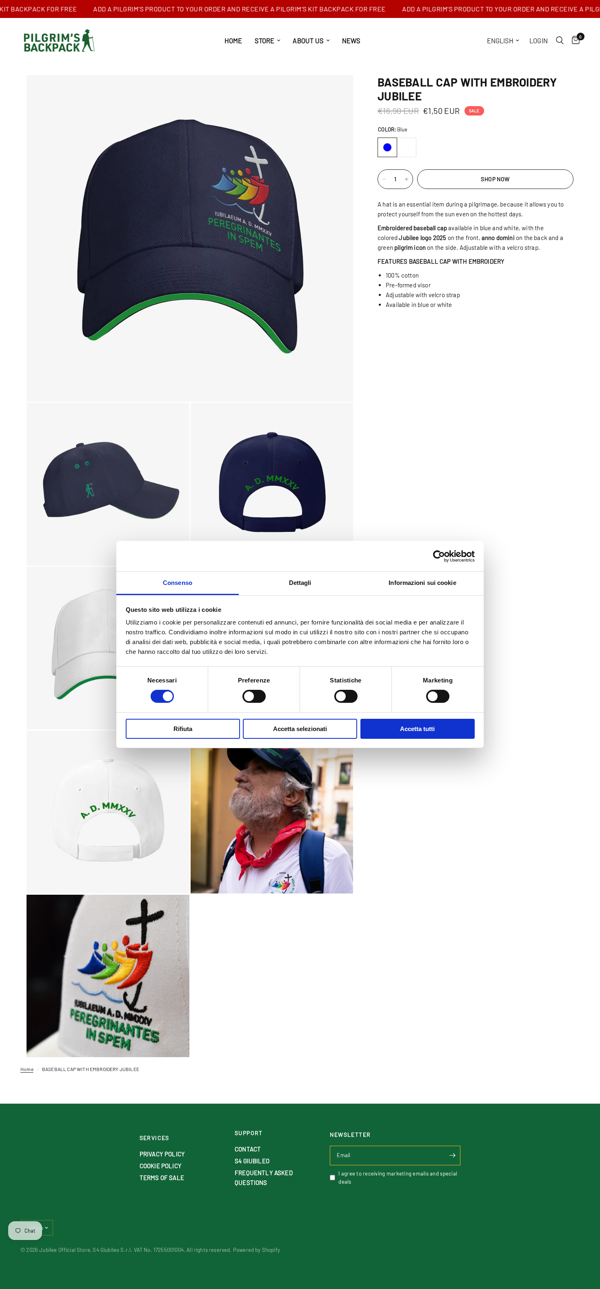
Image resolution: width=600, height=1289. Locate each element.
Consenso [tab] (177, 582)
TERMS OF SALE (162, 1177)
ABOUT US (308, 40)
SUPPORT (249, 1133)
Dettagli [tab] (300, 582)
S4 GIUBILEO (252, 1161)
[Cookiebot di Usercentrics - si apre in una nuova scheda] (439, 556)
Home (26, 1069)
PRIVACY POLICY (162, 1154)
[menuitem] (233, 40)
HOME (233, 40)
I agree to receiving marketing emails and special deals (397, 1177)
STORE (265, 40)
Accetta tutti (417, 728)
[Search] (560, 40)
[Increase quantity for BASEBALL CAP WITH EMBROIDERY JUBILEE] (406, 179)
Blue (387, 147)
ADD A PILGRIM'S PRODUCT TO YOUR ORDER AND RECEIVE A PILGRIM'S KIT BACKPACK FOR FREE (216, 9)
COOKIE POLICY (161, 1165)
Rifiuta (182, 728)
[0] (574, 40)
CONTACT (248, 1149)
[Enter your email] (452, 1155)
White (406, 147)
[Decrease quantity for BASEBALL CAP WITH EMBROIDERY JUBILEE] (384, 179)
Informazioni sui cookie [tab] (422, 582)
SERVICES (154, 1138)
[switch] (254, 696)
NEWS (351, 40)
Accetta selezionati (300, 728)
